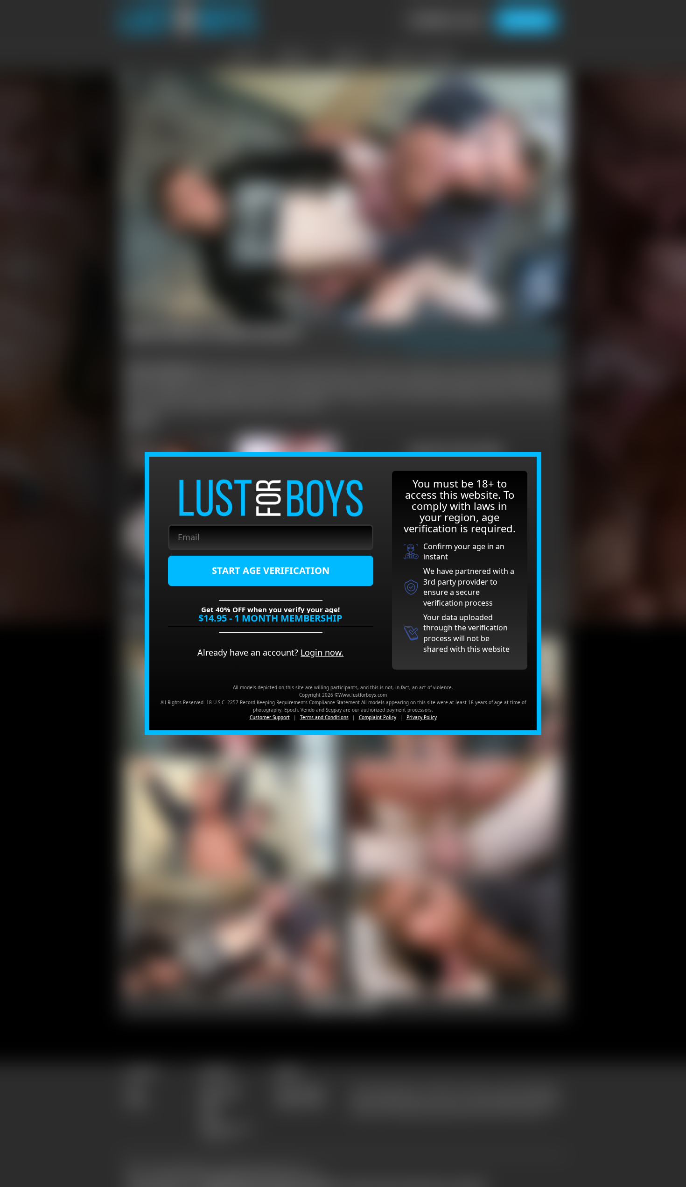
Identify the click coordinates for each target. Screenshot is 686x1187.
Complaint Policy (377, 717)
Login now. (322, 652)
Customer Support (270, 717)
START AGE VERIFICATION (270, 570)
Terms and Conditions (324, 717)
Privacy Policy (421, 717)
